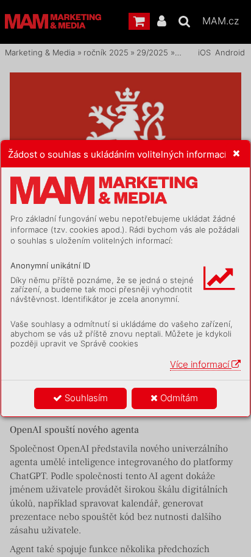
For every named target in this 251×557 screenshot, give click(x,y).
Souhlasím (85, 398)
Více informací (201, 364)
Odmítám (178, 398)
